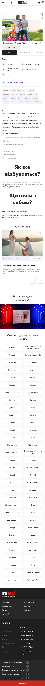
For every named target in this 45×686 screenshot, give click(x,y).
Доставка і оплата (30, 602)
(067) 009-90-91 (27, 651)
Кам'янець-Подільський (15, 82)
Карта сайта (6, 614)
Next (41, 27)
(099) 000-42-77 (27, 643)
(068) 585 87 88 (27, 639)
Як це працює (29, 606)
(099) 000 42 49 (27, 635)
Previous (3, 27)
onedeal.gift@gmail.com (25, 628)
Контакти (27, 610)
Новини (4, 610)
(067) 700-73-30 (27, 647)
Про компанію (7, 606)
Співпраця (5, 602)
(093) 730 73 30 (27, 631)
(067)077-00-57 (27, 655)
